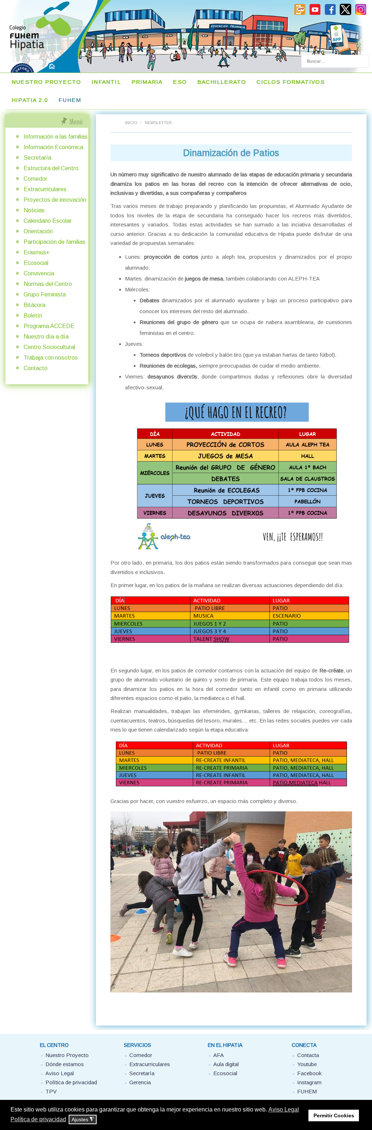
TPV (51, 1091)
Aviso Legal (59, 1073)
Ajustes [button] (83, 1120)
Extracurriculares (45, 189)
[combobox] (335, 61)
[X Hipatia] (345, 14)
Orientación (38, 231)
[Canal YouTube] (315, 14)
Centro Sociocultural (49, 347)
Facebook (309, 1073)
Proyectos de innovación (55, 200)
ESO (180, 82)
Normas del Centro (48, 284)
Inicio (131, 122)
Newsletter (158, 122)
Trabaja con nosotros (51, 358)
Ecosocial (36, 263)
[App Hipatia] (300, 14)
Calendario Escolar (48, 221)
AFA (218, 1055)
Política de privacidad (71, 1082)
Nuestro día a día (46, 336)
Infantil (106, 82)
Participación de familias (54, 242)
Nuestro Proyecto (46, 82)
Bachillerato (221, 82)
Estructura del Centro (51, 168)
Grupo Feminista (45, 294)
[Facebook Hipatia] (330, 14)
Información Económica (53, 147)
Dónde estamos (64, 1064)
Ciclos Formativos (290, 82)
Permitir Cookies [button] (334, 1115)
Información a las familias (56, 137)
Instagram (309, 1082)
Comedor (35, 179)
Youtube (307, 1064)
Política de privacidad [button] (38, 1119)
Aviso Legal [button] (283, 1109)
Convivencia (39, 273)
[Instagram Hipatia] (361, 14)
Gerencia (140, 1082)
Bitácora (34, 305)
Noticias (34, 210)
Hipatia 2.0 (30, 100)
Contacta (308, 1055)
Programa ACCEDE (49, 326)
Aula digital (226, 1064)
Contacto (36, 368)
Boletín (33, 315)
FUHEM (69, 100)
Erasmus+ (37, 252)
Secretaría (37, 158)
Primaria (147, 82)
